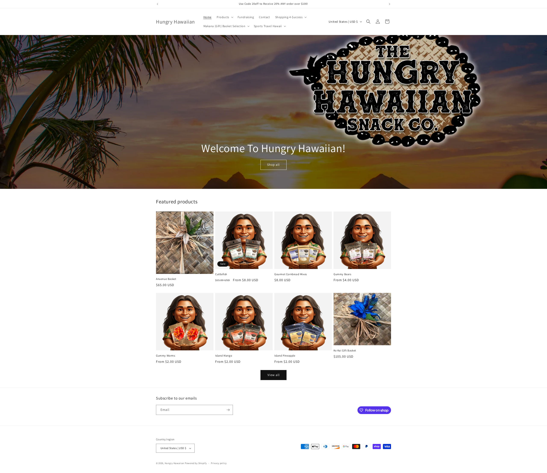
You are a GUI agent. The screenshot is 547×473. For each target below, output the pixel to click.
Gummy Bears (342, 274)
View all (274, 375)
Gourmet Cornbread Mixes (290, 274)
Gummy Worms (165, 355)
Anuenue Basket (166, 279)
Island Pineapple (284, 355)
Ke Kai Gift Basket (345, 350)
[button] (224, 17)
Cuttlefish (221, 274)
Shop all (273, 165)
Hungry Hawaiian (174, 463)
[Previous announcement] (157, 4)
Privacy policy (219, 463)
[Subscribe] (228, 410)
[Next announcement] (389, 4)
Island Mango (223, 355)
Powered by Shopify (196, 463)
